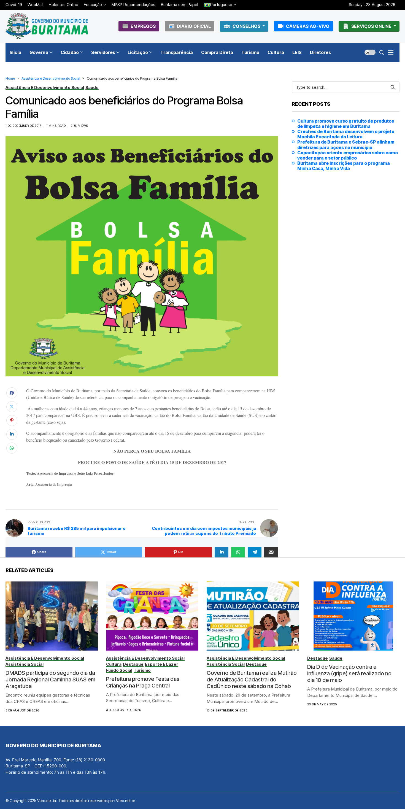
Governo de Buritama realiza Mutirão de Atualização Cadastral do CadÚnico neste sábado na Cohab (252, 679)
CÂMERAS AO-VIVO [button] (308, 26)
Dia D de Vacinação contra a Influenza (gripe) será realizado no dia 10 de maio (349, 673)
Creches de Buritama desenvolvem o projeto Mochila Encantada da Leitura (345, 134)
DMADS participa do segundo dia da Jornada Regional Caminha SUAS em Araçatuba (50, 679)
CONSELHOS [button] (247, 26)
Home (10, 78)
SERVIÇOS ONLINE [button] (372, 26)
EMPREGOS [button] (143, 26)
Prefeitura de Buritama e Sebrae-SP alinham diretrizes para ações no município (346, 144)
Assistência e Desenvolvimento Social (50, 78)
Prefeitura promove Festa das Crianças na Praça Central (142, 682)
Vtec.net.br (125, 800)
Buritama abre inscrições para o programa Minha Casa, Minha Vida (343, 166)
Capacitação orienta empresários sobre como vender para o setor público (347, 155)
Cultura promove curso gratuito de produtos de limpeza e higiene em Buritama (345, 123)
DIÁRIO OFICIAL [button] (194, 26)
